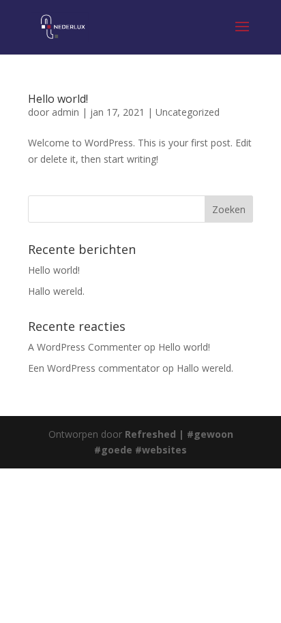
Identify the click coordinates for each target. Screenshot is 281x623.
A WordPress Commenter (84, 346)
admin (65, 112)
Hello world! (58, 98)
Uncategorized (188, 112)
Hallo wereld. (56, 291)
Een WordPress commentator (94, 368)
